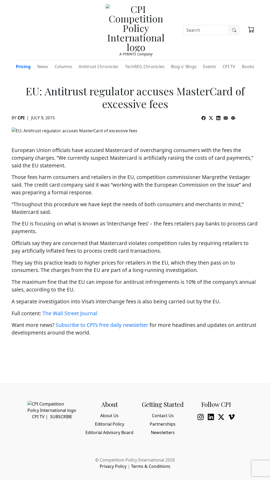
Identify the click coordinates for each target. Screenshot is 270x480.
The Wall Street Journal (69, 313)
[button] (251, 29)
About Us (109, 415)
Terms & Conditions (150, 466)
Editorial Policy (109, 424)
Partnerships (163, 424)
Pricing (23, 66)
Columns (63, 66)
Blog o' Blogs (184, 66)
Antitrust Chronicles (98, 66)
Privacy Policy (113, 466)
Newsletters (163, 432)
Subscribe (61, 417)
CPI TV (229, 66)
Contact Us (163, 415)
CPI (21, 118)
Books (248, 66)
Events (209, 66)
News (42, 66)
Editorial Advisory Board (109, 432)
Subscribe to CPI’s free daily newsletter (102, 324)
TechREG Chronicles (145, 66)
